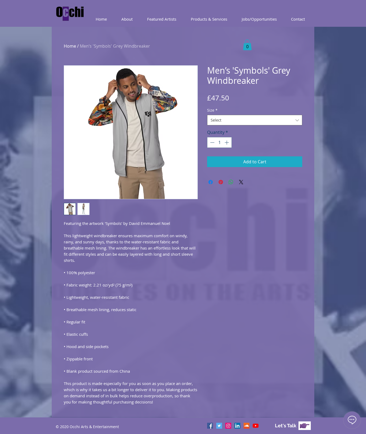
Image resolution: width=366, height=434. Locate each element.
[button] (209, 19)
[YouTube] (256, 426)
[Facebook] (210, 426)
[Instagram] (228, 426)
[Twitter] (219, 426)
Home (70, 46)
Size (212, 110)
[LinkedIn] (237, 426)
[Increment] (227, 142)
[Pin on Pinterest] (221, 182)
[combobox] (254, 120)
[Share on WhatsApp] (231, 182)
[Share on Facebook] (210, 182)
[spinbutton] (219, 142)
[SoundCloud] (246, 426)
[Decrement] (211, 142)
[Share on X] (241, 182)
